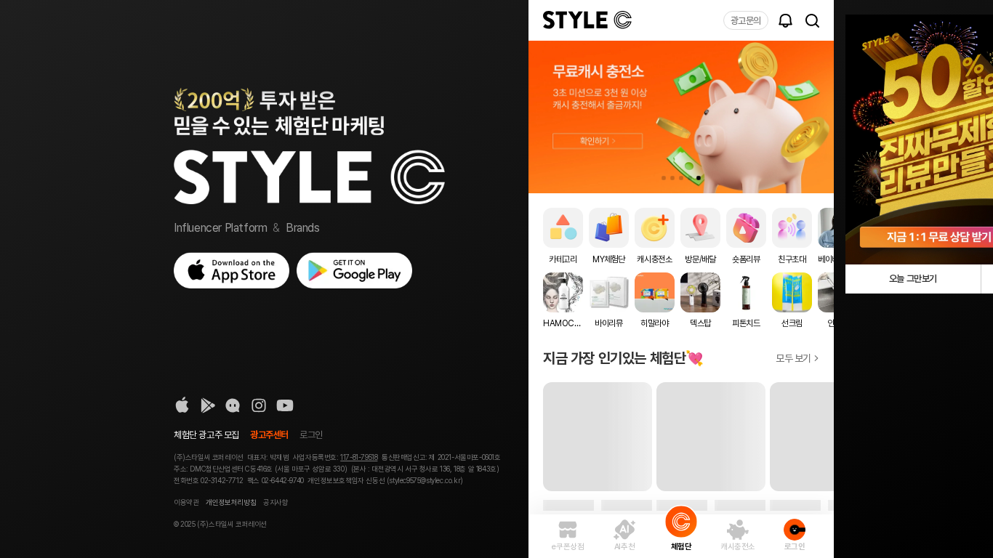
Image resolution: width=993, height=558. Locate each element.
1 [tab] (663, 178)
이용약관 (186, 502)
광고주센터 (269, 434)
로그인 (311, 434)
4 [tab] (690, 178)
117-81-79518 (358, 457)
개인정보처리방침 (231, 502)
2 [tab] (672, 178)
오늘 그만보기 (913, 278)
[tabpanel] (681, 117)
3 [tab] (681, 178)
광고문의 (746, 20)
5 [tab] (698, 178)
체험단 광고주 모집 (206, 434)
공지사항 (275, 502)
